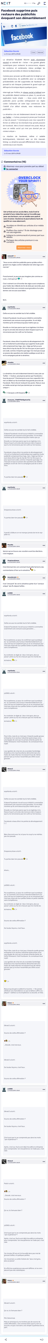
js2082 (10, 593)
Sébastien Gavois (11, 51)
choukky (11, 362)
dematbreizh (12, 577)
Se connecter (12, 169)
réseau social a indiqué (32, 92)
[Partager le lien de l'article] (6, 1340)
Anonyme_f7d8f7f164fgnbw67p (19, 400)
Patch (10, 1003)
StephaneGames (13, 560)
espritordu (11, 307)
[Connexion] (38, 3)
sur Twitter (7, 117)
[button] (44, 3)
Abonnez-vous (24, 247)
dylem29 (11, 256)
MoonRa (10, 545)
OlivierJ (10, 769)
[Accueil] (5, 3)
